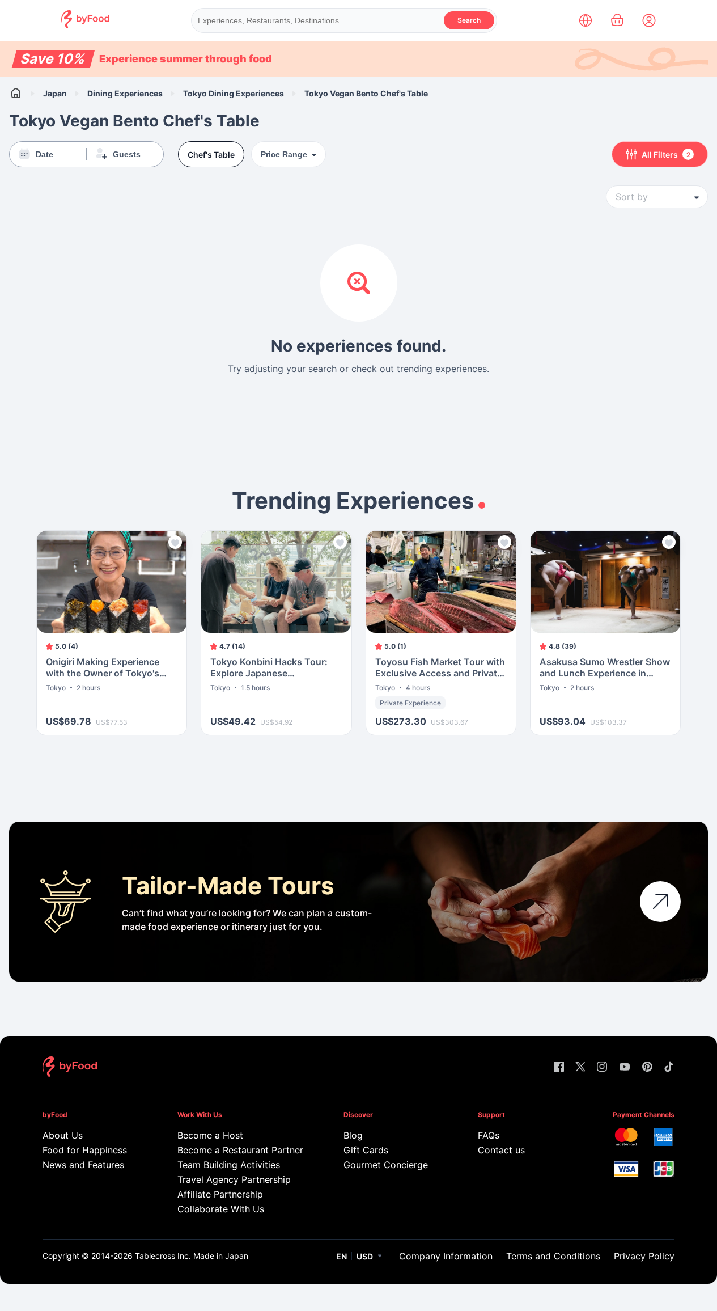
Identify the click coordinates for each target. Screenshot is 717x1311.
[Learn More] (660, 901)
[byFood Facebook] (559, 1067)
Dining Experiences (125, 93)
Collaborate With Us (220, 1209)
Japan (55, 93)
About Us (63, 1135)
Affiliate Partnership (220, 1194)
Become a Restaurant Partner (238, 1150)
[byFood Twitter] (580, 1067)
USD (365, 1256)
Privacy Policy (644, 1256)
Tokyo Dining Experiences (233, 93)
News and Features (83, 1164)
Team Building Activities (228, 1164)
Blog (353, 1135)
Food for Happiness (85, 1150)
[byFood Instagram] (602, 1067)
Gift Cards (365, 1150)
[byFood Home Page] (85, 25)
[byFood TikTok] (668, 1067)
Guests (127, 154)
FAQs (488, 1135)
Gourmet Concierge (385, 1164)
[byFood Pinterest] (647, 1067)
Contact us (501, 1150)
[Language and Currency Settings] (585, 20)
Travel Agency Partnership (234, 1179)
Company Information (446, 1256)
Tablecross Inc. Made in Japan (191, 1256)
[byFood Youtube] (624, 1067)
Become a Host (210, 1135)
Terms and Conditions (553, 1256)
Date (44, 154)
